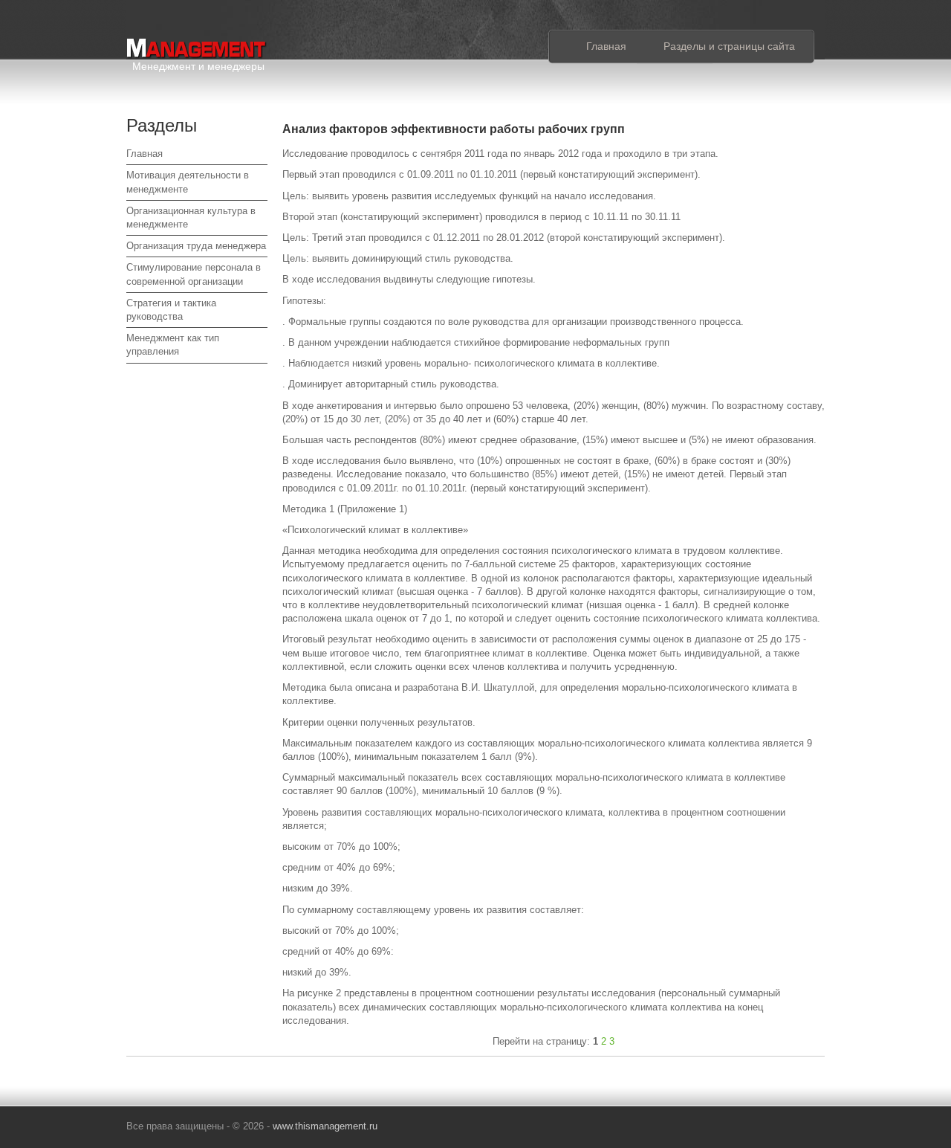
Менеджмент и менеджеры (198, 63)
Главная (606, 46)
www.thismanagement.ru (325, 1126)
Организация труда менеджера (196, 245)
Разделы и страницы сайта (729, 46)
